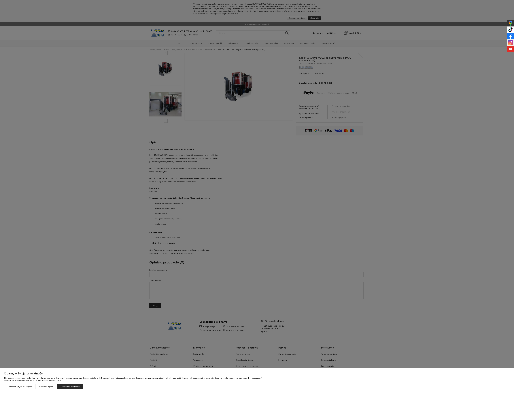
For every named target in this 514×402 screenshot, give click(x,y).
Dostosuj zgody (46, 386)
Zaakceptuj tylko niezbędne (20, 386)
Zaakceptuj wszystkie (70, 386)
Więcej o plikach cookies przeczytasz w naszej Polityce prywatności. (32, 380)
